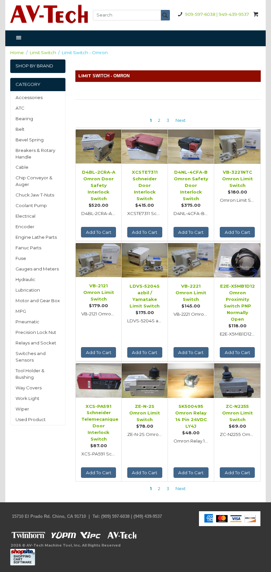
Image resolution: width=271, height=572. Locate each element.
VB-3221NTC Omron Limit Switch (237, 178)
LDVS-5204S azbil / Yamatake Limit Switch (145, 295)
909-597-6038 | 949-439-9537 (217, 14)
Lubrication (28, 290)
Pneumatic (27, 321)
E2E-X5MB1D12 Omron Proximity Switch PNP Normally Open (237, 302)
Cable (22, 167)
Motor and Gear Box (38, 300)
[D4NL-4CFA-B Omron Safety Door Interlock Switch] (191, 146)
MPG (21, 311)
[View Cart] (256, 14)
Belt (20, 129)
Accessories (29, 97)
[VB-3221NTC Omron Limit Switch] (237, 146)
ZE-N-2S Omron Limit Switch (144, 413)
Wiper (22, 408)
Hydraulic (25, 279)
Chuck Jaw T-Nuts (35, 194)
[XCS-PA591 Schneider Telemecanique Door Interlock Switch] (98, 380)
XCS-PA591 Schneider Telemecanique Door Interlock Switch (98, 423)
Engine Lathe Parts (36, 237)
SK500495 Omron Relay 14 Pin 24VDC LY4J (191, 416)
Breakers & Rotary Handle (35, 154)
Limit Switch (43, 52)
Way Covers (29, 387)
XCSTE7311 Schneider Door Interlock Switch (145, 185)
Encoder (25, 226)
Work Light (27, 398)
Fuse (21, 258)
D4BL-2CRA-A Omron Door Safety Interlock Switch (98, 185)
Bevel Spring (30, 139)
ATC (20, 108)
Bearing (24, 118)
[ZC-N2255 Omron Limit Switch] (237, 380)
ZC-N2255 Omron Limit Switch (237, 413)
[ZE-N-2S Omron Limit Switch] (145, 380)
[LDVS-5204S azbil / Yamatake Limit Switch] (145, 259)
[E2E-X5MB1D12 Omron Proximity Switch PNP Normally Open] (237, 259)
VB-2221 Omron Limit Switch (190, 292)
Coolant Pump (31, 205)
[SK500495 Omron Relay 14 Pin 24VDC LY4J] (191, 380)
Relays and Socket (36, 342)
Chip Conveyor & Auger (34, 181)
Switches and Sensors (31, 357)
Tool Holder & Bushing (30, 374)
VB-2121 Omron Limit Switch (98, 292)
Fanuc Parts (28, 247)
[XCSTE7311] (145, 146)
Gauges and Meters (37, 268)
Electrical (25, 216)
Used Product (31, 419)
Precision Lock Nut (36, 332)
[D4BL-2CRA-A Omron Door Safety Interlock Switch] (98, 146)
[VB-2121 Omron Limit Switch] (98, 259)
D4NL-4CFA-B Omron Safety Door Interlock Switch (191, 185)
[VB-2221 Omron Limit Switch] (191, 259)
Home (17, 52)
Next (180, 120)
